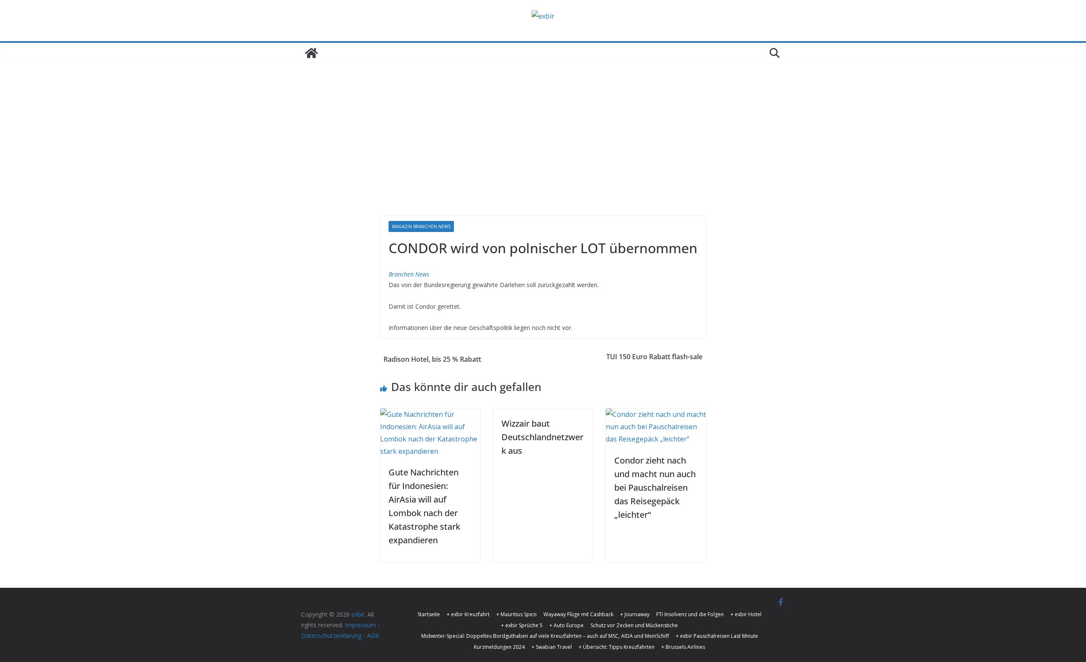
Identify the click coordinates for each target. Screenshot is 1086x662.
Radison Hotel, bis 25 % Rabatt (432, 359)
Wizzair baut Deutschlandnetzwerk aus (542, 437)
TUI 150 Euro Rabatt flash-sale (654, 356)
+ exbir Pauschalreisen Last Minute (717, 636)
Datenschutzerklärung (331, 635)
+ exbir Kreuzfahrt (468, 614)
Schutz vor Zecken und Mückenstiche (634, 625)
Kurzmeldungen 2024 (499, 647)
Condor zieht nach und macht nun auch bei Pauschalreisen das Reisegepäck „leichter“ (655, 487)
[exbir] (311, 53)
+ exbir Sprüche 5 (522, 625)
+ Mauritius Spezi (516, 614)
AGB (373, 635)
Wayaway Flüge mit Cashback (578, 614)
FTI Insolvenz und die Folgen (690, 614)
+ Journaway (634, 614)
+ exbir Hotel (746, 614)
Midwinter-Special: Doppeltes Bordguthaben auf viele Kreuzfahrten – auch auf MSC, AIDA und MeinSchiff (545, 636)
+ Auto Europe (566, 625)
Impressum (360, 625)
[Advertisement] (543, 152)
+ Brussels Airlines (683, 647)
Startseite (428, 614)
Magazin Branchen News (421, 226)
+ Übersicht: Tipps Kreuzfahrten (617, 647)
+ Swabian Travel (552, 647)
